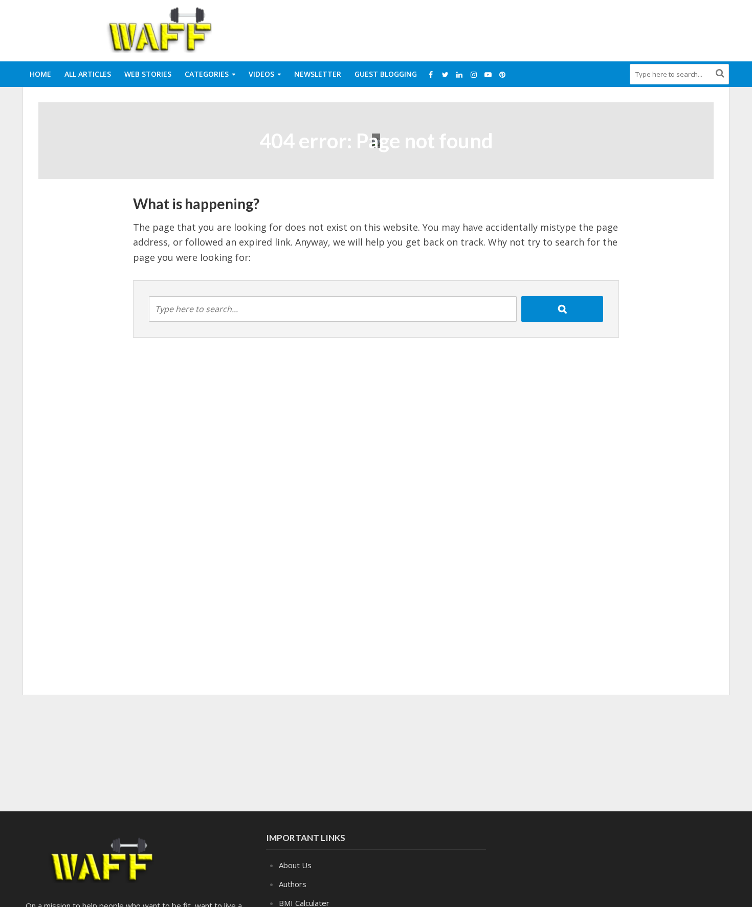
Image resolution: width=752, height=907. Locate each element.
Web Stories (147, 74)
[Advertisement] (543, 29)
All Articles (87, 74)
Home (40, 74)
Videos (261, 74)
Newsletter (317, 74)
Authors (292, 884)
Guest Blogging (386, 74)
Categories (207, 74)
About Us (295, 865)
